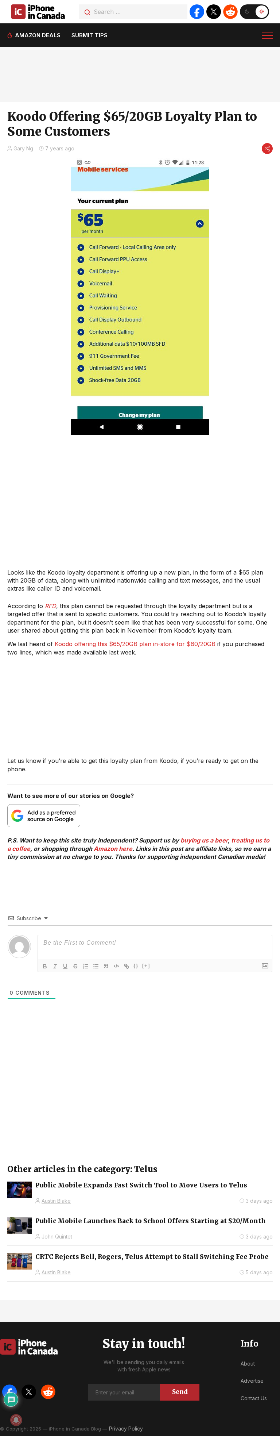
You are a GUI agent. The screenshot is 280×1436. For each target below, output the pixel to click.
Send (180, 1392)
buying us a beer (204, 840)
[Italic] (55, 966)
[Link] (126, 966)
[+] (146, 965)
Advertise (252, 1381)
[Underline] (65, 966)
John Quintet (57, 1236)
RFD (50, 606)
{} (136, 965)
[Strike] (75, 966)
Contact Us (254, 1398)
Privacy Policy (126, 1428)
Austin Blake (56, 1201)
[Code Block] (116, 966)
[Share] (267, 148)
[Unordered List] (96, 966)
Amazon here (113, 848)
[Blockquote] (106, 966)
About (248, 1363)
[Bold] (45, 966)
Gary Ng (23, 148)
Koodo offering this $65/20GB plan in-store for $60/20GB (135, 644)
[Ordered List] (86, 966)
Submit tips (89, 35)
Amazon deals (38, 35)
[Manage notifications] (16, 1420)
